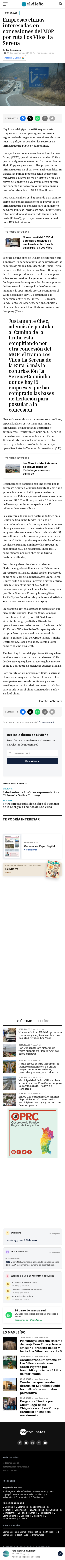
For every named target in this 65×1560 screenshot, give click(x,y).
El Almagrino (9, 1491)
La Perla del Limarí (26, 1513)
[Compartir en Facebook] (23, 118)
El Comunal (8, 1507)
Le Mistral (48, 1532)
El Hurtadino (52, 1510)
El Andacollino (37, 1510)
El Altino (39, 1494)
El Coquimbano (37, 1507)
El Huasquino (22, 1497)
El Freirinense (37, 1497)
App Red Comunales (34, 1535)
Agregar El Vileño (12, 58)
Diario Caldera (39, 1491)
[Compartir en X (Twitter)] (30, 118)
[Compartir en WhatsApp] (37, 118)
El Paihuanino (21, 1510)
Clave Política (34, 1532)
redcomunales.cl (11, 1463)
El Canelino (24, 1516)
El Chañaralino (24, 1491)
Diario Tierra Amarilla (23, 1494)
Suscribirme (32, 761)
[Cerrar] (60, 1553)
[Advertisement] (32, 911)
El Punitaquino (44, 1513)
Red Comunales (13, 50)
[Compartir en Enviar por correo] (45, 118)
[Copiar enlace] (52, 118)
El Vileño (23, 1518)
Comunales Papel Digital (14, 1532)
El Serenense (22, 1507)
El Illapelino (37, 1516)
